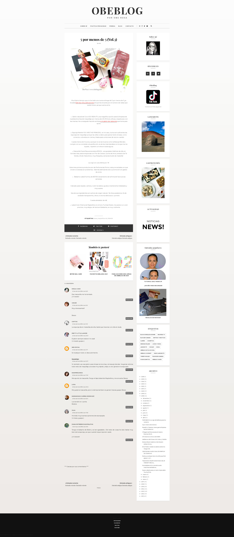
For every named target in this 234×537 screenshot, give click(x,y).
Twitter (99, 226)
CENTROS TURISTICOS (159, 337)
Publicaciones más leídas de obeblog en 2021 (121, 274)
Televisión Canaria (157, 356)
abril (144, 417)
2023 (142, 384)
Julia (73, 410)
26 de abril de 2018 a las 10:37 (80, 361)
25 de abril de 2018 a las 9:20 (80, 291)
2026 (142, 376)
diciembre (146, 398)
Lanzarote (143, 347)
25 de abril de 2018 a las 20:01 (80, 335)
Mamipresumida (77, 372)
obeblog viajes (157, 359)
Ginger (74, 303)
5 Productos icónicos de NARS (151, 436)
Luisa (74, 384)
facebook (117, 523)
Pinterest (114, 226)
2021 (142, 388)
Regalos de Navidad (153, 317)
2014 (142, 489)
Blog (120, 26)
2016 (142, 484)
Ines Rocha (76, 347)
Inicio (99, 488)
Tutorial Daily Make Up (153, 281)
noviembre (146, 400)
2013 (142, 491)
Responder (129, 299)
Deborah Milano (145, 344)
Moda (158, 347)
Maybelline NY (102, 218)
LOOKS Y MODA (157, 344)
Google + (100, 230)
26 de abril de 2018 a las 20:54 (80, 387)
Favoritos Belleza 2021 (99, 274)
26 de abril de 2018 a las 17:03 (80, 375)
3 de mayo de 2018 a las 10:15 (80, 426)
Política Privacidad (98, 26)
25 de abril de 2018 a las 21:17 (80, 349)
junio (144, 413)
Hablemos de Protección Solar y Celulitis (154, 439)
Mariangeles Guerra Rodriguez (83, 396)
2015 (142, 486)
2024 (142, 381)
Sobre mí (83, 26)
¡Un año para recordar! (153, 285)
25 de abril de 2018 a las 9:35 (80, 305)
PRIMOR (110, 218)
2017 (142, 481)
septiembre (146, 405)
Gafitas (74, 321)
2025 (142, 379)
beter (95, 218)
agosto (145, 408)
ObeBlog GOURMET (146, 353)
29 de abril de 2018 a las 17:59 (80, 412)
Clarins (142, 340)
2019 (142, 393)
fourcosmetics (145, 359)
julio (144, 410)
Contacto (130, 26)
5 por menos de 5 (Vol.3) (149, 424)
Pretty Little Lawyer (79, 333)
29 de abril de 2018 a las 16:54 (80, 398)
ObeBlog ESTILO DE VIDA (147, 350)
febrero (145, 477)
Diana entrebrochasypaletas (82, 424)
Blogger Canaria (145, 337)
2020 (143, 391)
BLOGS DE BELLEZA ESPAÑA (147, 334)
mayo (144, 415)
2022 (142, 386)
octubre (145, 403)
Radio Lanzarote (159, 353)
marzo (145, 474)
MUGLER (151, 347)
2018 (142, 396)
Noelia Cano (76, 289)
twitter (117, 525)
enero (145, 479)
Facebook (84, 226)
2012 (142, 493)
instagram (117, 520)
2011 (142, 496)
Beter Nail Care (76, 274)
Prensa (112, 26)
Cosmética (150, 340)
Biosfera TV (161, 334)
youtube (117, 527)
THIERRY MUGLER (145, 356)
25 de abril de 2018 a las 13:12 (80, 324)
